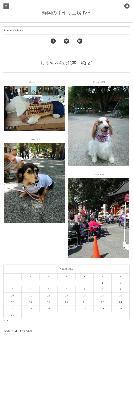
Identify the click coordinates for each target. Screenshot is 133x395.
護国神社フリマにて (34, 180)
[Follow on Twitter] (66, 41)
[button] (127, 6)
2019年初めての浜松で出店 (34, 105)
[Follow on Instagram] (79, 41)
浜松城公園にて (98, 123)
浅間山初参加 (98, 215)
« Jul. (6, 320)
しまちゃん (36, 110)
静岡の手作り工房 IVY (66, 13)
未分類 (34, 91)
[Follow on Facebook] (53, 41)
